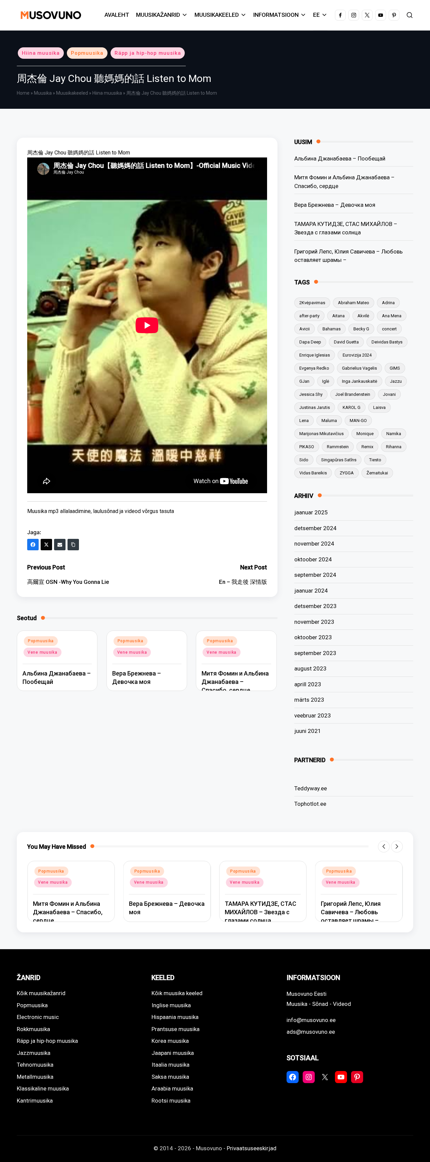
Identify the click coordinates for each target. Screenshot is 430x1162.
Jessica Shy (310, 394)
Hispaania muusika (175, 1017)
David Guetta (346, 341)
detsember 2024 (315, 528)
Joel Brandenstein (352, 394)
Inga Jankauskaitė (359, 381)
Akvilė (363, 315)
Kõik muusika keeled (177, 993)
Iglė (325, 381)
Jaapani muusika (173, 1053)
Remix (367, 446)
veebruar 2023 (312, 715)
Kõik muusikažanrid (41, 993)
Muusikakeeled (72, 93)
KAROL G (351, 407)
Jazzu (396, 381)
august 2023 (310, 668)
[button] (384, 846)
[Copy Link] (73, 544)
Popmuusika (87, 53)
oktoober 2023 (313, 637)
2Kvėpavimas (312, 302)
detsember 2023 (315, 606)
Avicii (304, 328)
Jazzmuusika (33, 1053)
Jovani (389, 394)
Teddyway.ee (310, 788)
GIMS (395, 368)
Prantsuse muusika (176, 1029)
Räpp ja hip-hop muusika (148, 53)
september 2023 (315, 653)
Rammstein (338, 446)
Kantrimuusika (35, 1100)
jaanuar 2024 (311, 590)
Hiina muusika (41, 53)
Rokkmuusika (33, 1029)
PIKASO (306, 446)
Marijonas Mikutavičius (321, 433)
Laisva (379, 407)
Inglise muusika (171, 1005)
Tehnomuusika (35, 1064)
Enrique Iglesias (314, 355)
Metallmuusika (35, 1076)
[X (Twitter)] (46, 544)
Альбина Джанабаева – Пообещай (339, 158)
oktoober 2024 (313, 559)
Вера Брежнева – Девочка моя (334, 204)
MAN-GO (358, 420)
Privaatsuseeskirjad (251, 1148)
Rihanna (393, 446)
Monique (365, 433)
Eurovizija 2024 (357, 355)
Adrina (388, 302)
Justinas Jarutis (314, 407)
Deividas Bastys (387, 341)
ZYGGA (347, 472)
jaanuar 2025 (311, 512)
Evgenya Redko (314, 368)
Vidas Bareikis (313, 472)
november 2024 (314, 543)
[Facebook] (33, 544)
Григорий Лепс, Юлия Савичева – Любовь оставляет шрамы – (348, 256)
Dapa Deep (310, 341)
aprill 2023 (307, 684)
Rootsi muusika (171, 1100)
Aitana (338, 315)
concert (389, 328)
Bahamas (331, 328)
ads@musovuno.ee (311, 1031)
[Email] (60, 544)
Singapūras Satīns (338, 459)
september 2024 (315, 574)
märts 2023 (309, 699)
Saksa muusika (170, 1076)
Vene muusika (42, 652)
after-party (309, 315)
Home (23, 93)
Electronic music (38, 1017)
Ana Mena (391, 315)
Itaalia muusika (170, 1064)
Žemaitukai (377, 472)
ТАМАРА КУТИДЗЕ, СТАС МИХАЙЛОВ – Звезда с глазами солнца (345, 228)
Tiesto (375, 459)
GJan (304, 381)
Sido (303, 459)
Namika (393, 433)
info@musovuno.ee (311, 1020)
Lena (304, 420)
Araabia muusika (172, 1088)
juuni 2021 (307, 731)
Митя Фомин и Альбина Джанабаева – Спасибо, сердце (235, 682)
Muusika (43, 93)
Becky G (361, 328)
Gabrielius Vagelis (359, 368)
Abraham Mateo (353, 302)
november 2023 (314, 621)
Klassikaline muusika (43, 1088)
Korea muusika (170, 1040)
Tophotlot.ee (310, 803)
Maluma (329, 420)
